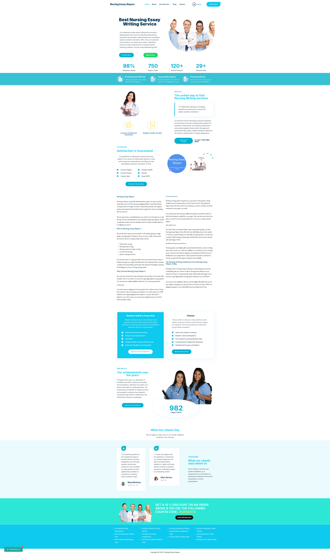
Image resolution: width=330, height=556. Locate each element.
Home (147, 4)
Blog (174, 4)
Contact (182, 4)
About (154, 4)
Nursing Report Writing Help (179, 537)
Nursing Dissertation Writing (179, 528)
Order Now (213, 4)
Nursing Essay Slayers (125, 196)
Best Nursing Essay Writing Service (139, 22)
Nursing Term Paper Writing (206, 539)
